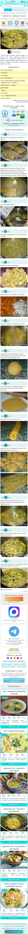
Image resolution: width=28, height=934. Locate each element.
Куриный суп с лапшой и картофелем (14, 810)
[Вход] (27, 1)
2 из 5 (12, 651)
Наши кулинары (19, 926)
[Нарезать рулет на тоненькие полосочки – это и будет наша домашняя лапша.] (14, 462)
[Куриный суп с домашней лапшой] (14, 39)
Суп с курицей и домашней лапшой (14, 692)
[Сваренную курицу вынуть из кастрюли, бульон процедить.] (14, 248)
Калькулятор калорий (6, 924)
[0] (18, 24)
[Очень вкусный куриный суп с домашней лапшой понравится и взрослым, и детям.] (14, 578)
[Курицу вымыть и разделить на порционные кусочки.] (14, 151)
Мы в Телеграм (14, 638)
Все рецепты (8, 10)
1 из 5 (9, 651)
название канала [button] (13, 641)
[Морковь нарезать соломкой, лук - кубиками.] (14, 306)
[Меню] (1, 2)
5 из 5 (18, 651)
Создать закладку (15, 599)
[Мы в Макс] (14, 612)
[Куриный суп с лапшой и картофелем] (14, 822)
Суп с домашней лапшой (14, 731)
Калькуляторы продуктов (19, 924)
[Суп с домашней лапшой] (14, 743)
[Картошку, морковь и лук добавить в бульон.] (14, 336)
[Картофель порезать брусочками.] (14, 277)
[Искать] (25, 6)
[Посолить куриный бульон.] (14, 216)
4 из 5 (16, 651)
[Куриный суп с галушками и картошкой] (14, 859)
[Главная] (11, 2)
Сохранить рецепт (15, 931)
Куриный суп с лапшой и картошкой (14, 769)
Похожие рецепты (5, 18)
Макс (18, 928)
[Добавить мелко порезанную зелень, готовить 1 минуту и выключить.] (14, 547)
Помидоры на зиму (18, 10)
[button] (22, 25)
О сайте (12, 926)
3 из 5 (14, 651)
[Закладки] (24, 1)
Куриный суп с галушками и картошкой (14, 847)
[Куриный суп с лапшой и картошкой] (14, 783)
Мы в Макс (14, 619)
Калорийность (19, 18)
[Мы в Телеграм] (14, 631)
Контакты (6, 926)
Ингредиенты (12, 18)
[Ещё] (25, 10)
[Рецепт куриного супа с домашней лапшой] (14, 898)
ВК (12, 928)
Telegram (23, 928)
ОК (15, 928)
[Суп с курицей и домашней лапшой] (14, 705)
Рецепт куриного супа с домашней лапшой (14, 885)
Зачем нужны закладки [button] (14, 602)
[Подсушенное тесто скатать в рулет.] (14, 431)
